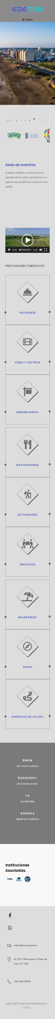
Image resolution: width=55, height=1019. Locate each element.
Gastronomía (27, 465)
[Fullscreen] (45, 249)
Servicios (27, 564)
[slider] (25, 250)
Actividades (27, 515)
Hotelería (27, 313)
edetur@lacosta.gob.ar (25, 945)
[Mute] (40, 249)
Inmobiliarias (27, 412)
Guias (27, 667)
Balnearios (27, 617)
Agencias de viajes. (27, 717)
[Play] (9, 249)
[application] (27, 240)
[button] (27, 240)
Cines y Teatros (27, 362)
